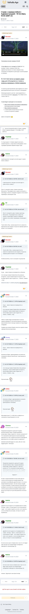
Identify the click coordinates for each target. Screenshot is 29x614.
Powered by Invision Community (14, 611)
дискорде (15, 94)
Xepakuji (20, 301)
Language (7, 609)
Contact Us (15, 609)
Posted (11, 38)
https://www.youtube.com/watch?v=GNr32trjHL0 (16, 104)
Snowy (20, 395)
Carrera (20, 458)
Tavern (11, 20)
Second (4, 19)
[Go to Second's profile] (3, 37)
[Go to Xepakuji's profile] (3, 137)
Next (23, 27)
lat (18, 246)
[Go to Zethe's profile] (3, 295)
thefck (19, 178)
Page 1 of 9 (14, 27)
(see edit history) (23, 282)
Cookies (22, 609)
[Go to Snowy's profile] (3, 338)
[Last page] (27, 27)
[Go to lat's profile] (3, 204)
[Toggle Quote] (3, 179)
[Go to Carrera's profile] (3, 426)
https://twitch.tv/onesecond (11, 108)
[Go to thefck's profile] (3, 154)
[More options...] (26, 38)
